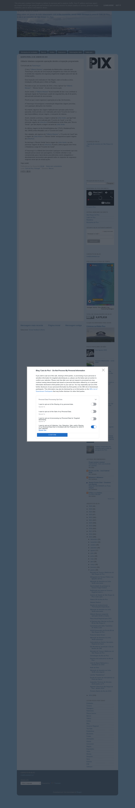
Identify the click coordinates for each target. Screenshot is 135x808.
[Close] (104, 371)
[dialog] (67, 404)
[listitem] (67, 399)
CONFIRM (52, 435)
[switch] (93, 404)
